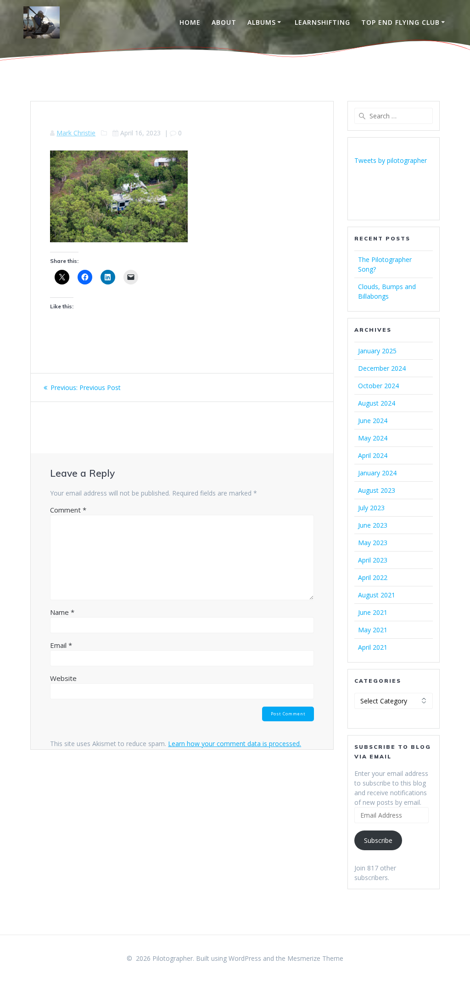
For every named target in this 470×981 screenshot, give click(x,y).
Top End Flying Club (400, 22)
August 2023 (376, 490)
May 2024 (372, 438)
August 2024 (376, 403)
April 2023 (372, 560)
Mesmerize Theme (315, 958)
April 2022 (372, 577)
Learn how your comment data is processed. (234, 743)
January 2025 (377, 350)
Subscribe (378, 840)
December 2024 (382, 368)
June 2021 (372, 612)
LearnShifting (322, 22)
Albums (261, 22)
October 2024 (378, 385)
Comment (68, 509)
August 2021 (376, 595)
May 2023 (372, 542)
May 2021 (372, 629)
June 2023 (372, 525)
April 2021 (372, 647)
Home (190, 22)
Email (61, 645)
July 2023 (371, 507)
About (224, 22)
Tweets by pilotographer (390, 160)
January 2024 (377, 472)
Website (63, 678)
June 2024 (372, 420)
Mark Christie (75, 132)
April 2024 (372, 455)
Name (62, 612)
